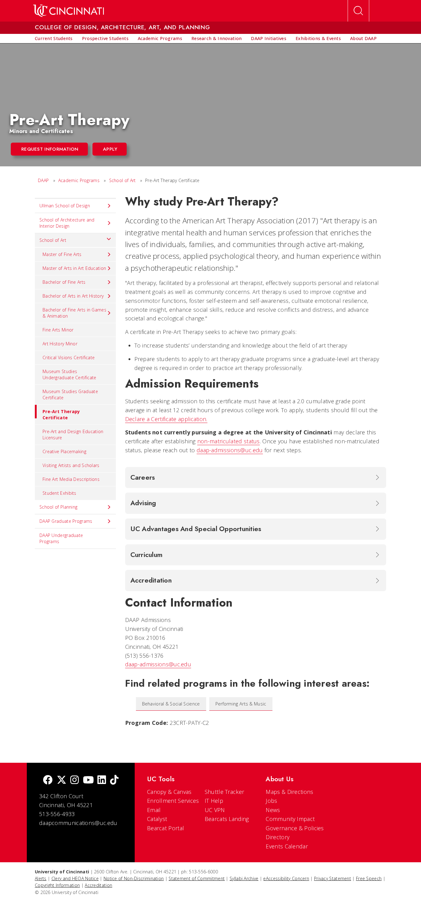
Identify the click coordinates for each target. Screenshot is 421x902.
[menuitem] (53, 38)
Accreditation (98, 885)
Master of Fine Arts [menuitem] (62, 254)
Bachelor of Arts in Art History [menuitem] (73, 296)
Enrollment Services (173, 800)
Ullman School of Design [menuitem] (64, 206)
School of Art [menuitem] (52, 240)
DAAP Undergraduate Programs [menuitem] (61, 538)
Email (154, 810)
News (273, 810)
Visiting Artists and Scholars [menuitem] (71, 465)
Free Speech (369, 878)
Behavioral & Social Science (171, 704)
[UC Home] (68, 11)
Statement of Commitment (197, 878)
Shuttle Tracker (224, 791)
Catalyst (157, 819)
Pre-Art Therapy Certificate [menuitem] (61, 414)
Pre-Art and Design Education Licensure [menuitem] (73, 435)
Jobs (271, 800)
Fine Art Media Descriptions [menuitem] (71, 479)
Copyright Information (57, 885)
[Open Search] (358, 11)
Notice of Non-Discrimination (134, 878)
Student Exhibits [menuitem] (59, 493)
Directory (277, 837)
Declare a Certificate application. (166, 419)
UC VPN (215, 810)
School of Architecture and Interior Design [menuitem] (67, 223)
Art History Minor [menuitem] (60, 344)
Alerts (41, 878)
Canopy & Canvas (169, 791)
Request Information (50, 149)
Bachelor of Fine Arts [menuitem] (64, 282)
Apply (110, 149)
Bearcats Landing (227, 819)
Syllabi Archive (244, 878)
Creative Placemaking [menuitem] (64, 451)
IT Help (214, 800)
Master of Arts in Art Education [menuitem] (74, 268)
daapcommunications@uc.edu (78, 823)
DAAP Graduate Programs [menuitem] (65, 521)
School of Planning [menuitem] (58, 507)
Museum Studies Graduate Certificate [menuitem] (70, 394)
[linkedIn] (101, 780)
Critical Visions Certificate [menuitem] (69, 357)
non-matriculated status (228, 441)
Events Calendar (287, 846)
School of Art (122, 180)
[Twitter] (62, 780)
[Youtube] (88, 780)
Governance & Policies (295, 828)
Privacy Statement (332, 878)
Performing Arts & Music (240, 704)
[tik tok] (114, 780)
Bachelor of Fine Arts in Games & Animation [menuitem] (74, 313)
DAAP (43, 180)
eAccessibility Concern (286, 878)
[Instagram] (74, 780)
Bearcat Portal (165, 828)
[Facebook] (48, 780)
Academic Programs (79, 180)
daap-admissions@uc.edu (230, 450)
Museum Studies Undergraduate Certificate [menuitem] (69, 374)
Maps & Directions (289, 791)
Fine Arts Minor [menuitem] (58, 330)
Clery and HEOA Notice (75, 878)
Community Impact (290, 819)
